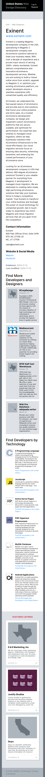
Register (34, 7)
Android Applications (24, 575)
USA (7, 24)
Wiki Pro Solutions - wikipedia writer (27, 407)
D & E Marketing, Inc (18, 647)
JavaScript (20, 479)
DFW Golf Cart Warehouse (26, 365)
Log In (33, 4)
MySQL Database (23, 544)
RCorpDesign (26, 290)
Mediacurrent (26, 328)
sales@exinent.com (15, 244)
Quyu (11, 741)
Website (9, 255)
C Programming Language (27, 451)
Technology (25, 771)
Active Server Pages (24, 499)
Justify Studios (16, 694)
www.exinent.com (18, 36)
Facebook (10, 258)
